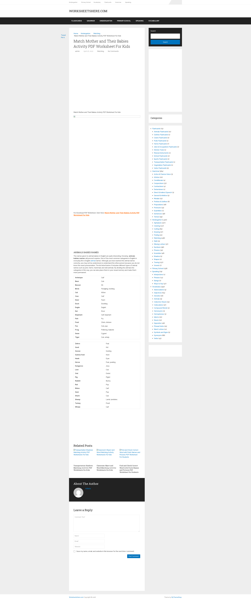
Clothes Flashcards (161, 135)
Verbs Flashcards (160, 168)
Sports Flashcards (160, 159)
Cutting (156, 229)
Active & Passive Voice (162, 174)
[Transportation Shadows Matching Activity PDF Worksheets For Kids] (84, 456)
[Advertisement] (107, 68)
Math (156, 241)
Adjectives (158, 293)
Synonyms (158, 335)
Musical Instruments (161, 153)
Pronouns (157, 208)
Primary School (86, 2)
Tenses (156, 217)
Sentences (158, 214)
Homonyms (158, 311)
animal (93, 261)
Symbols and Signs (161, 332)
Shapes (156, 259)
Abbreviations (159, 290)
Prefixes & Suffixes (160, 202)
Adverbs (157, 296)
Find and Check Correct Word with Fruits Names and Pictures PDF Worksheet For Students (129, 469)
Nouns (156, 320)
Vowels (156, 265)
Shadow (157, 256)
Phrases (157, 278)
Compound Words (160, 308)
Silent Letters (159, 329)
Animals (157, 299)
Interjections (158, 274)
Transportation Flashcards (163, 162)
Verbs (156, 338)
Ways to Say (158, 284)
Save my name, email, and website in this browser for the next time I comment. (105, 551)
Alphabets (157, 223)
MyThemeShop (176, 597)
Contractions (158, 186)
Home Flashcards (160, 144)
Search (153, 31)
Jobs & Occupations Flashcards (165, 147)
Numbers (157, 247)
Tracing (156, 262)
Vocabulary (97, 2)
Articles (156, 177)
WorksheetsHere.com (88, 11)
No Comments (113, 51)
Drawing (157, 232)
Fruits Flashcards (160, 141)
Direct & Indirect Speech (163, 192)
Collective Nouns (160, 302)
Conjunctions (158, 183)
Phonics (157, 250)
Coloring (157, 226)
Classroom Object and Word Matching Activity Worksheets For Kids (106, 468)
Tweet (63, 35)
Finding (156, 235)
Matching (100, 51)
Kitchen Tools (159, 150)
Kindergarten (73, 2)
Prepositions (158, 205)
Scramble (157, 253)
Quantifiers (158, 211)
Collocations (158, 305)
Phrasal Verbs (159, 326)
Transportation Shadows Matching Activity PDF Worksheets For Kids (83, 468)
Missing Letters (159, 244)
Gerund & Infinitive (160, 195)
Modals (156, 198)
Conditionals (158, 180)
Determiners (158, 189)
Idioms (156, 317)
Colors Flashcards (160, 138)
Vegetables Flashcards (162, 165)
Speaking (128, 2)
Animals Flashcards (161, 132)
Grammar (118, 2)
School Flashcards (160, 156)
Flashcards (108, 2)
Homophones (159, 314)
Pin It (63, 37)
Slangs (156, 281)
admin (77, 51)
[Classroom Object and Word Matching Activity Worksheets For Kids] (107, 456)
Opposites (157, 323)
